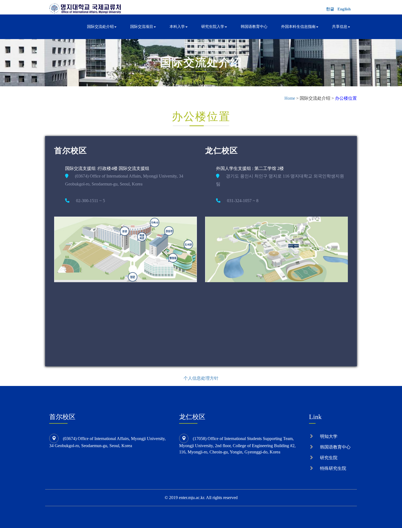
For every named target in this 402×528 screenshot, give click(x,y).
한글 (330, 9)
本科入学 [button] (177, 27)
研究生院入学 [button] (212, 27)
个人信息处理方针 (201, 378)
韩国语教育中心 (254, 27)
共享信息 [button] (339, 27)
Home (289, 98)
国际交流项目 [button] (141, 27)
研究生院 (328, 457)
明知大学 (328, 436)
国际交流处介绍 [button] (100, 27)
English (344, 9)
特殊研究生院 (333, 468)
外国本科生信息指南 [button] (298, 27)
